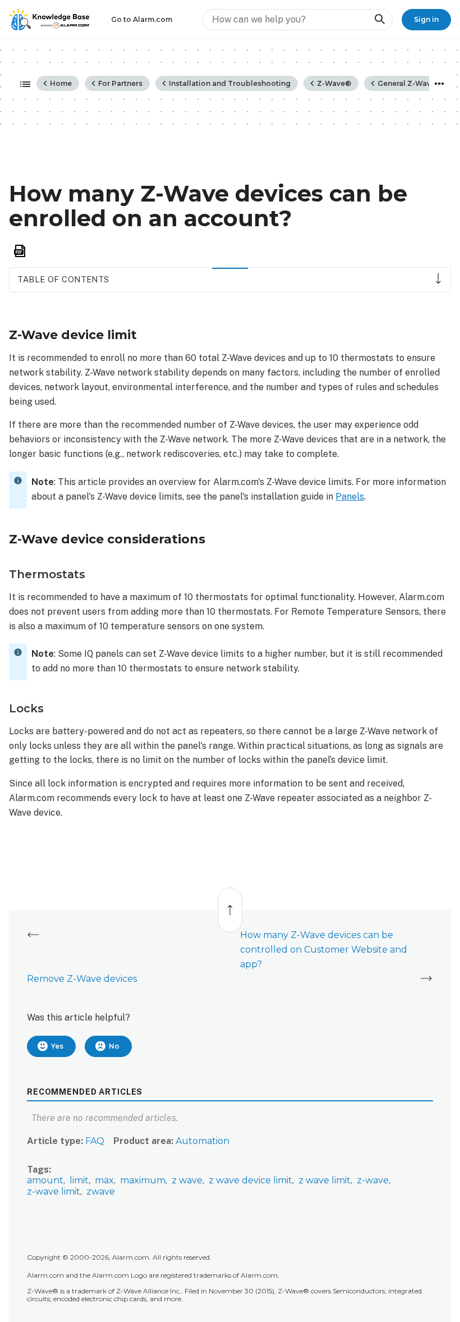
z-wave (373, 1180)
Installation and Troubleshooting (229, 83)
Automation (202, 1141)
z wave (187, 1180)
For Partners (119, 83)
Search (379, 19)
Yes (57, 1046)
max (104, 1180)
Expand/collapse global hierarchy (22, 84)
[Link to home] (49, 19)
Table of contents (63, 279)
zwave (100, 1191)
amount (45, 1180)
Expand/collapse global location (439, 84)
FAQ (94, 1141)
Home (60, 83)
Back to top (230, 904)
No (114, 1046)
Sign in (426, 19)
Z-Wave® (333, 83)
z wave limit (324, 1180)
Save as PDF (19, 251)
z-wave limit (53, 1191)
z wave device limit (250, 1180)
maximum (142, 1180)
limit (79, 1180)
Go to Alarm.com (141, 19)
